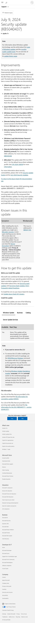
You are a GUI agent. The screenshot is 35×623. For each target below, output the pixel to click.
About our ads (24, 617)
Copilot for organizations (7, 440)
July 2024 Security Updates (19, 175)
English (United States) (10, 603)
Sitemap (4, 614)
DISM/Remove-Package (15, 358)
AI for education (5, 509)
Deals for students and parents (9, 506)
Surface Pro (4, 428)
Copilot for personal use (7, 443)
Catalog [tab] (28, 313)
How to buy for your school (8, 500)
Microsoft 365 (5, 526)
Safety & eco (12, 617)
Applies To (5, 33)
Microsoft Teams (6, 532)
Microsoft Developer (6, 550)
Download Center (6, 461)
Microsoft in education (7, 487)
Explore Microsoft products (8, 446)
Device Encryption (8, 245)
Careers (4, 577)
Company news (5, 583)
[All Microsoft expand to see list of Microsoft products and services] (2, 2)
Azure (3, 547)
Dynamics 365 (5, 523)
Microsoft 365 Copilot (7, 535)
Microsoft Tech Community (8, 559)
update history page (10, 56)
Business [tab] (20, 313)
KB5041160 (27, 230)
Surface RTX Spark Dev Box (8, 437)
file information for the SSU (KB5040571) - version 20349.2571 (16, 407)
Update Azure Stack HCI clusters (14, 294)
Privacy (18, 614)
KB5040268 (8, 156)
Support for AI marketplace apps (9, 556)
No (23, 418)
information (8, 167)
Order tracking (5, 470)
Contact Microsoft (11, 614)
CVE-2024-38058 (17, 164)
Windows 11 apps (6, 449)
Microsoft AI (5, 517)
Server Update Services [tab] (10, 320)
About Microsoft (6, 580)
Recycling (18, 617)
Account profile (5, 458)
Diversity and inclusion (7, 592)
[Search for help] (6, 2)
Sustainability (5, 598)
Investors (4, 589)
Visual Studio (5, 568)
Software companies (6, 565)
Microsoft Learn (5, 553)
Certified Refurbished (7, 473)
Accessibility (5, 595)
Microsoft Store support (7, 464)
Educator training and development (10, 503)
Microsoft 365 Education (7, 497)
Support (4, 7)
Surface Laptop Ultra (7, 434)
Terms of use (24, 614)
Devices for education (7, 490)
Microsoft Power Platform (8, 529)
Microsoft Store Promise (7, 476)
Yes (12, 418)
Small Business (5, 538)
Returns (4, 467)
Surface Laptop (5, 431)
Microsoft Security (6, 520)
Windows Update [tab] (8, 313)
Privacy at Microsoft (6, 586)
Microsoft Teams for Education (9, 494)
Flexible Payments (6, 479)
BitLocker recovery (8, 232)
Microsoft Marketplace (7, 562)
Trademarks (5, 617)
